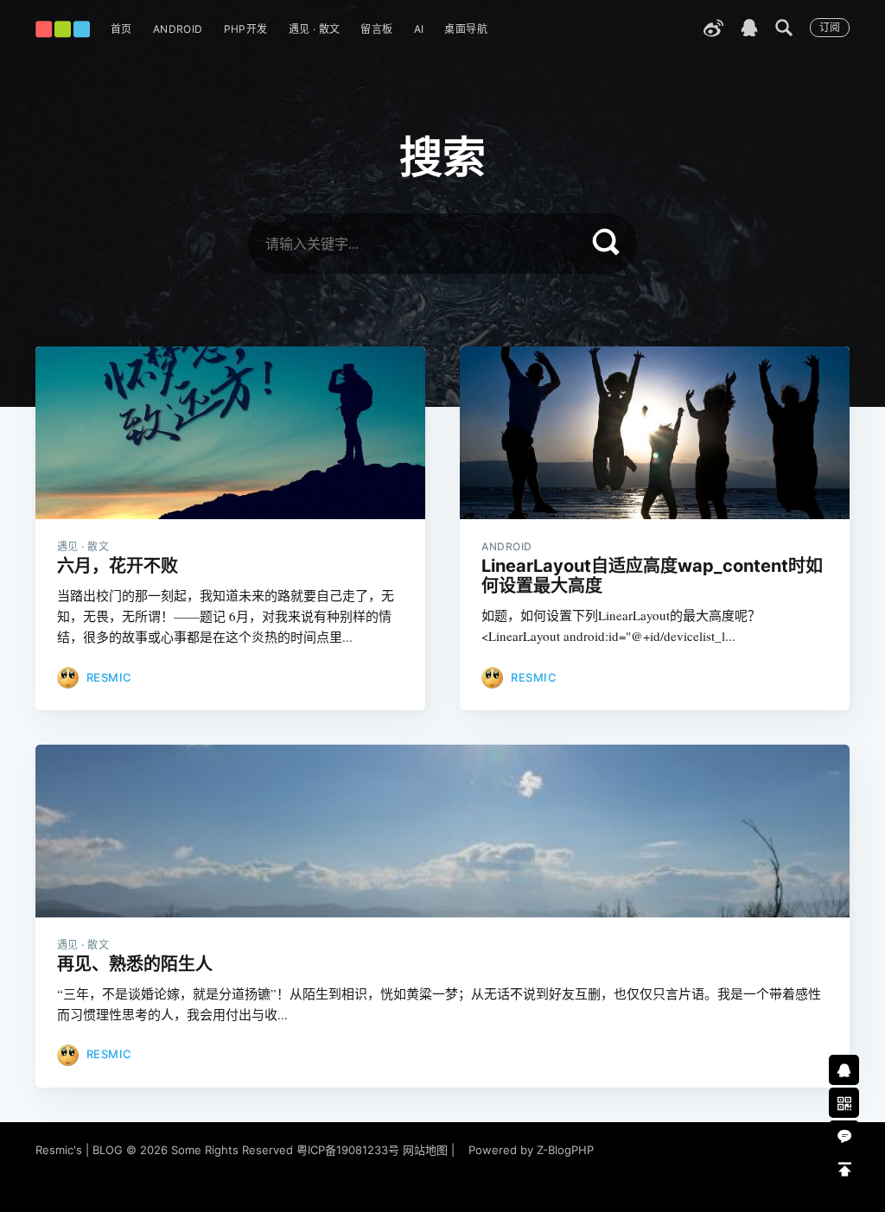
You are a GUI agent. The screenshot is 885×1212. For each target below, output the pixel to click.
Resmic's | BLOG (80, 1150)
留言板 (376, 28)
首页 (121, 28)
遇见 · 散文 (315, 28)
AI (419, 28)
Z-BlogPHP (565, 1150)
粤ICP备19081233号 (347, 1150)
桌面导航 (465, 28)
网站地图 (425, 1150)
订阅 (829, 27)
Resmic (109, 677)
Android (178, 28)
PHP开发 (246, 28)
